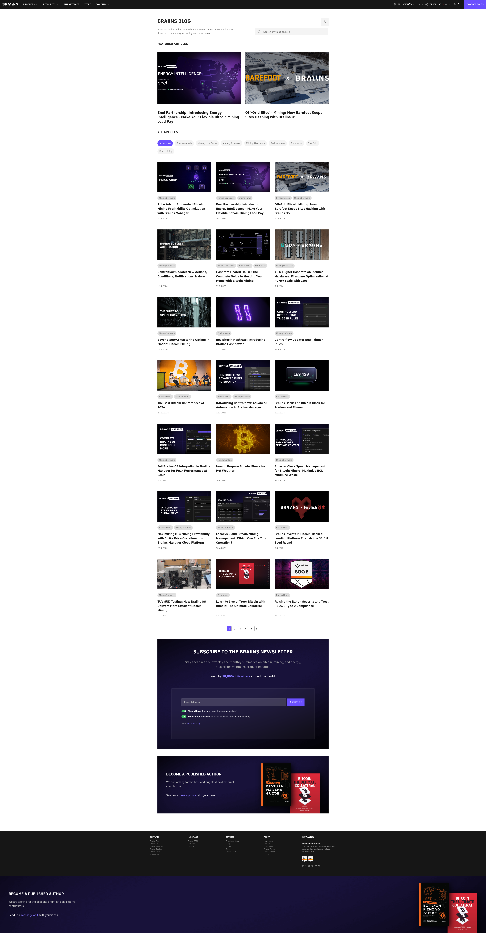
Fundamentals (184, 143)
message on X (187, 795)
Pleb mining (166, 151)
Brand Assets (269, 846)
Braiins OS (154, 844)
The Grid (312, 143)
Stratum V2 (154, 854)
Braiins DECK (193, 841)
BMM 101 (191, 846)
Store (87, 4)
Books (228, 846)
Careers (267, 844)
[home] (10, 4)
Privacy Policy (193, 723)
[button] (31, 4)
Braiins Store (231, 852)
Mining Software (231, 143)
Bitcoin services (232, 841)
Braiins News (277, 143)
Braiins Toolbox (156, 849)
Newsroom (268, 841)
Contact (267, 854)
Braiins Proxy (155, 852)
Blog (228, 844)
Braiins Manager (156, 846)
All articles (165, 143)
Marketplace (71, 4)
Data (227, 849)
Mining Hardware (255, 143)
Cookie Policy (269, 852)
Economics (296, 143)
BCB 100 (191, 844)
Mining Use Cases (207, 143)
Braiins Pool (154, 841)
